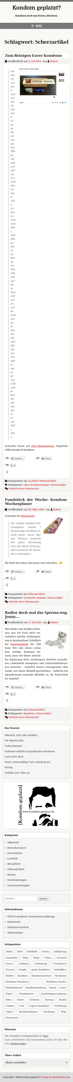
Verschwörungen (17, 880)
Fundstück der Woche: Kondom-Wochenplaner (36, 501)
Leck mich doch (14, 756)
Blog (25, 957)
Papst (9, 993)
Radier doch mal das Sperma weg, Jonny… (36, 614)
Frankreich (60, 963)
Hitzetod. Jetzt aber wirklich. (21, 735)
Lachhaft (33, 481)
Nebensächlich (47, 481)
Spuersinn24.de (19, 644)
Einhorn (24, 963)
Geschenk (29, 597)
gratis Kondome (40, 969)
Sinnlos (11, 874)
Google (23, 969)
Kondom (41, 597)
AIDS (20, 951)
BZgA (36, 957)
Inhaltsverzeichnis (18, 927)
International (14, 853)
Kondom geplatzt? (36, 8)
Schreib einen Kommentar (24, 488)
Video (9, 1011)
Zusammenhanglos (18, 885)
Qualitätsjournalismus (53, 993)
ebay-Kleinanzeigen (42, 446)
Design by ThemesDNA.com (55, 1077)
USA (21, 1005)
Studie (62, 999)
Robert (54, 61)
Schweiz (34, 999)
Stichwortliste (15, 932)
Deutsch (61, 957)
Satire (20, 999)
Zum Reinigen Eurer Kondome (33, 55)
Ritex (9, 999)
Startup (49, 999)
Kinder (10, 975)
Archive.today (18, 1043)
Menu (39, 26)
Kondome (29, 713)
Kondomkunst (14, 987)
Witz (63, 1011)
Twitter (10, 1005)
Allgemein (13, 842)
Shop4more (27, 516)
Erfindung (41, 963)
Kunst (52, 987)
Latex (63, 987)
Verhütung (60, 1005)
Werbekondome (28, 1011)
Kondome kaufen (56, 981)
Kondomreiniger (39, 484)
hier (45, 1036)
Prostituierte (27, 993)
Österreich (12, 1017)
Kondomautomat (41, 975)
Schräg (9, 767)
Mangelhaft (13, 863)
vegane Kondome (39, 1005)
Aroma (45, 951)
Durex (9, 963)
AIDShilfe (32, 951)
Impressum (14, 921)
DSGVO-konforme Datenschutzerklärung (31, 916)
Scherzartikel (58, 484)
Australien (12, 957)
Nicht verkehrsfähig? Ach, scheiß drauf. (27, 762)
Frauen (10, 969)
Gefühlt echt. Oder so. (17, 772)
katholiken (60, 969)
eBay (26, 484)
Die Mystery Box (14, 740)
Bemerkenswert (16, 847)
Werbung (49, 1011)
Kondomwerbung (36, 987)
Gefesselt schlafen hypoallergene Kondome (30, 751)
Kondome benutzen (17, 981)
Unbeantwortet (13, 746)
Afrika (9, 951)
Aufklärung (59, 951)
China (48, 957)
